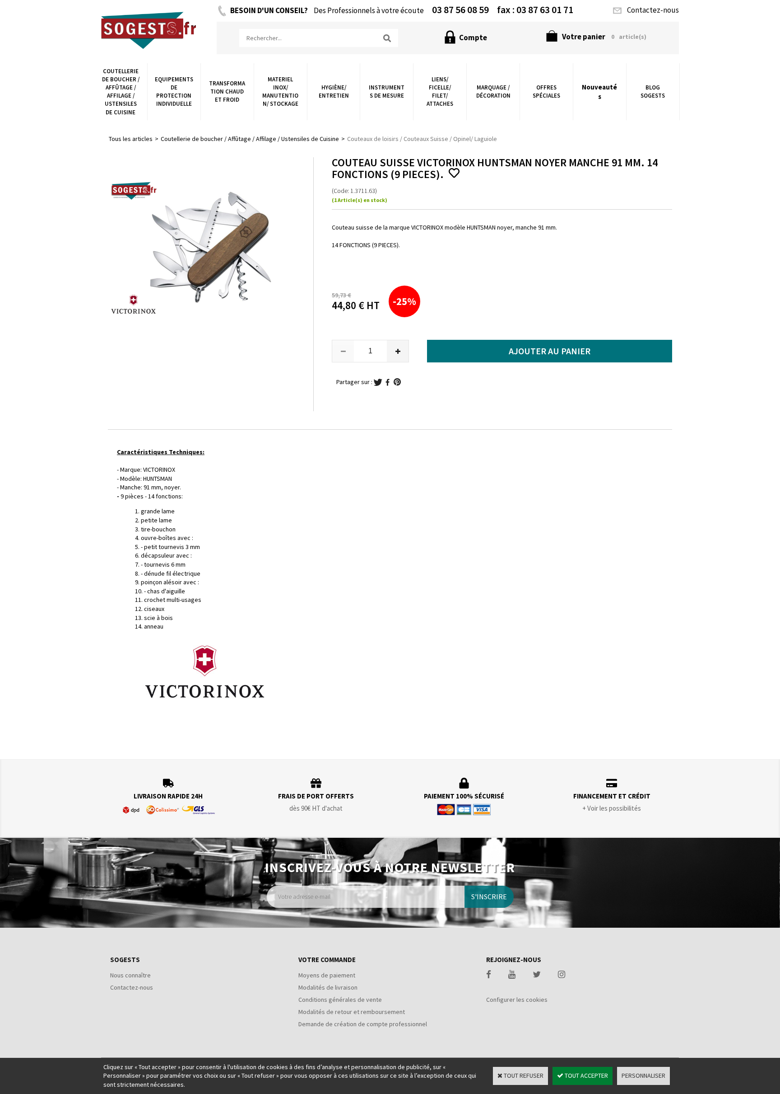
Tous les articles (131, 139)
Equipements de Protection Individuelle (174, 91)
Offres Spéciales (546, 91)
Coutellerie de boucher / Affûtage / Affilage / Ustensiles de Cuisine (120, 91)
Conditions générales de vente (340, 999)
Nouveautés (599, 92)
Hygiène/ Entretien (334, 91)
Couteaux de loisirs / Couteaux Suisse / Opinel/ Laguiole (422, 139)
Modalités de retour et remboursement (351, 1012)
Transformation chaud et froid (227, 91)
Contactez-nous (131, 987)
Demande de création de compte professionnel (362, 1024)
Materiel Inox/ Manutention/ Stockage (280, 91)
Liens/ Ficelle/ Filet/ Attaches (440, 91)
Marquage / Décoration (493, 91)
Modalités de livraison (328, 987)
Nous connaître (130, 975)
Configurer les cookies (517, 999)
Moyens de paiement (326, 975)
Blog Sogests (653, 91)
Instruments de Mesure (386, 91)
